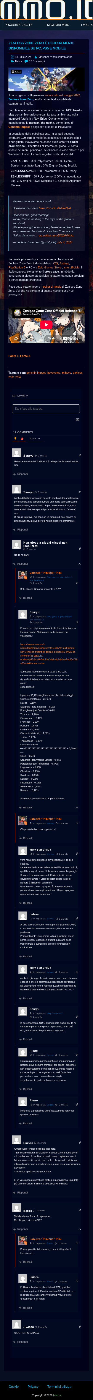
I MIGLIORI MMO (57, 24)
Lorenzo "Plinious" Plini (45, 572)
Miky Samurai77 (55, 1013)
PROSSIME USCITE (18, 24)
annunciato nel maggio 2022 (62, 95)
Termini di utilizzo (59, 1386)
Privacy (33, 1386)
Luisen (50, 972)
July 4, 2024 (64, 242)
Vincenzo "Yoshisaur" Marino (55, 57)
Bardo (50, 1243)
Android (64, 263)
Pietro (34, 1050)
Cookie (14, 1386)
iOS (55, 263)
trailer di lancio (52, 286)
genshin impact (36, 372)
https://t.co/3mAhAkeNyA (55, 208)
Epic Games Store (49, 267)
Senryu (50, 823)
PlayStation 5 (16, 267)
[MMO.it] (46, 9)
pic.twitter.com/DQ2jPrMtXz (56, 235)
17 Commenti (37, 61)
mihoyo (66, 372)
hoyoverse (53, 372)
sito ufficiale (71, 267)
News (18, 61)
